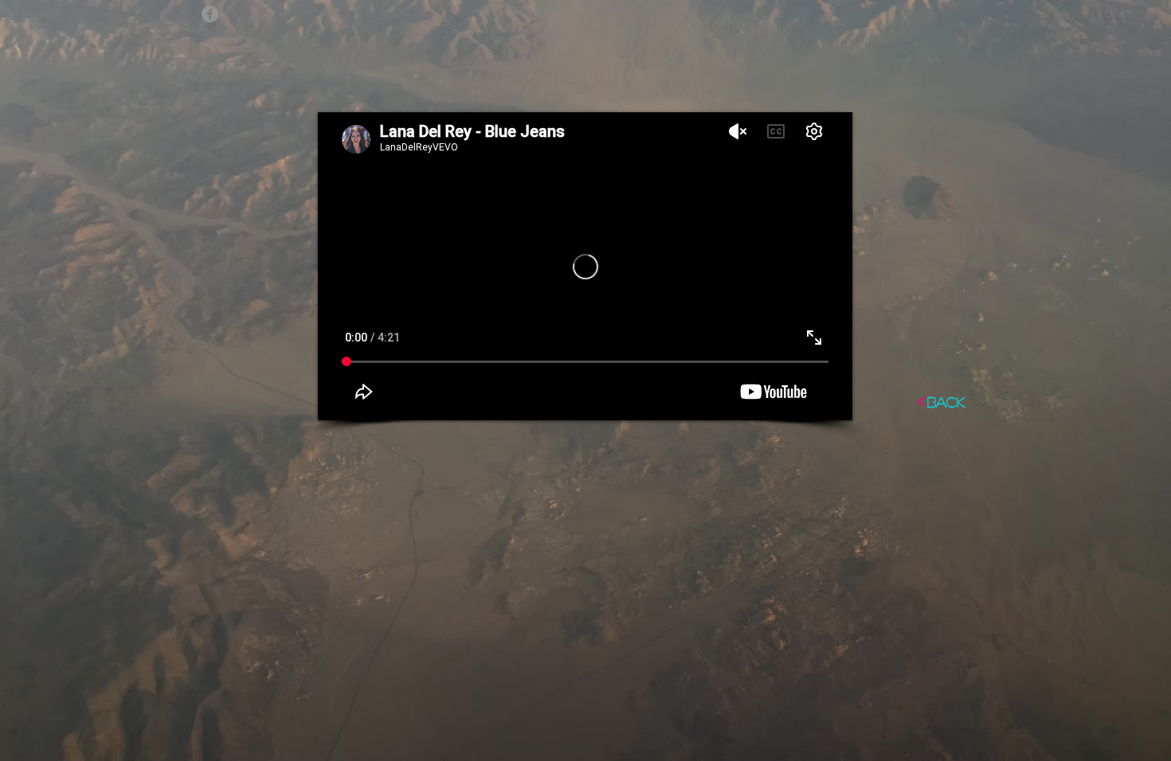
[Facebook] (210, 14)
